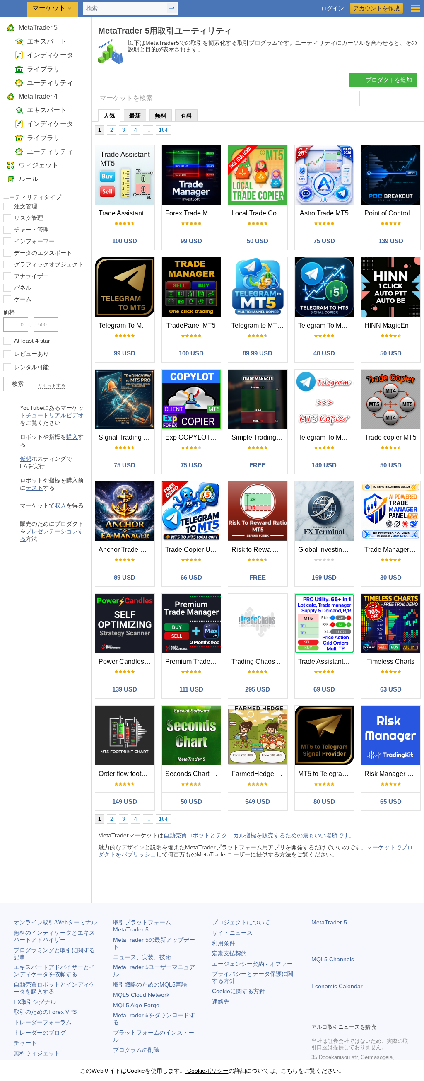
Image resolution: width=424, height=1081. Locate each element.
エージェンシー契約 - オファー (252, 963)
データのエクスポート (43, 252)
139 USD (390, 240)
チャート (25, 1043)
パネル (22, 287)
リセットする (51, 385)
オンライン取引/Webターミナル (55, 922)
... (148, 130)
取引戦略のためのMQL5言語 (150, 984)
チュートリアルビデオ (55, 415)
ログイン (332, 8)
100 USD (124, 240)
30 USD (391, 577)
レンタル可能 (31, 367)
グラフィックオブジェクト (49, 264)
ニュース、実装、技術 (142, 957)
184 (163, 130)
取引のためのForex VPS (45, 1011)
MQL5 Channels (332, 959)
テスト (34, 487)
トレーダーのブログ (40, 1032)
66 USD (191, 577)
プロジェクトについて (241, 922)
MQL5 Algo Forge (136, 1005)
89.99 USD (257, 353)
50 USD (257, 240)
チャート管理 (31, 229)
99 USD (191, 240)
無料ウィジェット (37, 1053)
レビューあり (31, 354)
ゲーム (22, 299)
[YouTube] (356, 1016)
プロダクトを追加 (389, 80)
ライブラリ (43, 69)
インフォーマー (34, 241)
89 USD (124, 577)
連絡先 (220, 1001)
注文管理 (25, 206)
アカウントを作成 (376, 8)
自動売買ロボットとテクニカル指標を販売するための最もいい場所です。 (259, 835)
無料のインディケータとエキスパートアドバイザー (54, 936)
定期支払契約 (229, 953)
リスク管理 (28, 218)
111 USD (191, 689)
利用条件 (223, 943)
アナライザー (31, 276)
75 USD (324, 240)
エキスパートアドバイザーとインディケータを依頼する (54, 970)
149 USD (324, 465)
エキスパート (47, 41)
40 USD (324, 353)
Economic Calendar (337, 986)
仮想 (25, 458)
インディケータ (50, 54)
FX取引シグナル (35, 1002)
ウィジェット (38, 165)
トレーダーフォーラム (43, 1022)
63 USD (391, 689)
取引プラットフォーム (145, 926)
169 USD (324, 577)
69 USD (324, 689)
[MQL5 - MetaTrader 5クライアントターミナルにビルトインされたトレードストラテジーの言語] (14, 8)
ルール (29, 178)
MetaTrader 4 (38, 96)
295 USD (257, 689)
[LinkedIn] (369, 1016)
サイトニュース (232, 932)
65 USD (391, 801)
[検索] (352, 98)
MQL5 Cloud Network (141, 995)
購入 (72, 436)
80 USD (324, 801)
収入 (60, 505)
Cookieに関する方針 (238, 991)
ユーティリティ (50, 82)
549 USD (257, 801)
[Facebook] (316, 1016)
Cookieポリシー (207, 1070)
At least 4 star (32, 340)
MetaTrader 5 (38, 27)
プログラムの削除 (136, 1050)
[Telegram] (330, 1016)
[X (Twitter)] (343, 1016)
